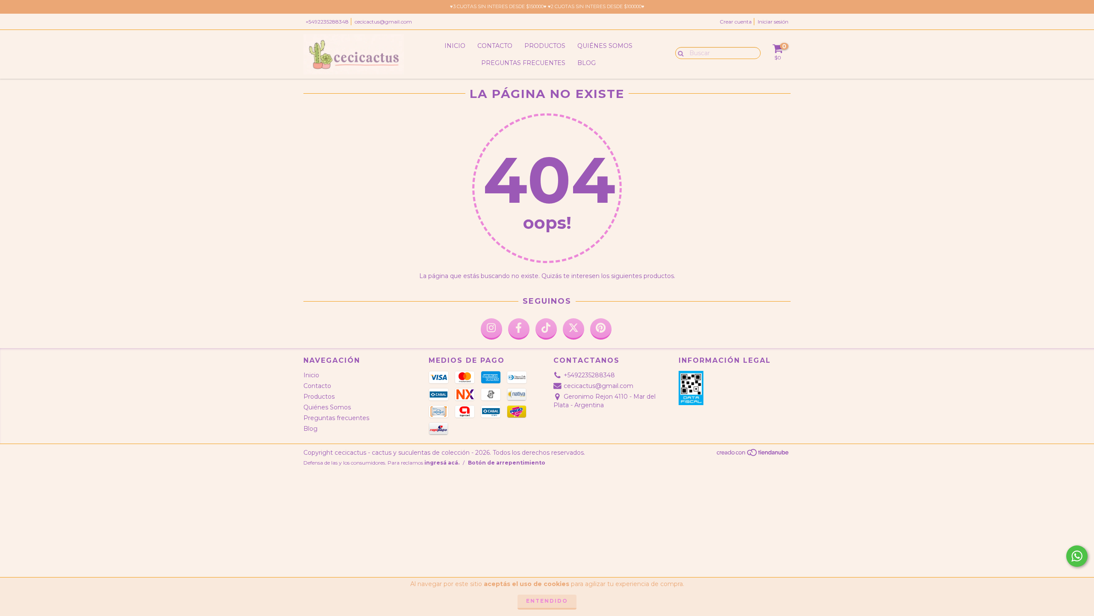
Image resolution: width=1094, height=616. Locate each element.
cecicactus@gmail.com (383, 21)
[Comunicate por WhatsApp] (1077, 556)
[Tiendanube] (753, 454)
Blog (586, 63)
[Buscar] (678, 52)
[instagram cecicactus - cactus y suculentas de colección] (491, 329)
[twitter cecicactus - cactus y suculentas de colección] (573, 329)
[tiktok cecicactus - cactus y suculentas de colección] (546, 329)
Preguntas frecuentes (523, 63)
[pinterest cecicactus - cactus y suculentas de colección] (601, 329)
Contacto (494, 46)
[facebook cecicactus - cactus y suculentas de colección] (518, 329)
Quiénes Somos (604, 46)
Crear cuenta (736, 21)
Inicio (454, 46)
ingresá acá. (441, 462)
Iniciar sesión (773, 21)
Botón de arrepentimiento (506, 462)
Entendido (547, 601)
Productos (544, 46)
